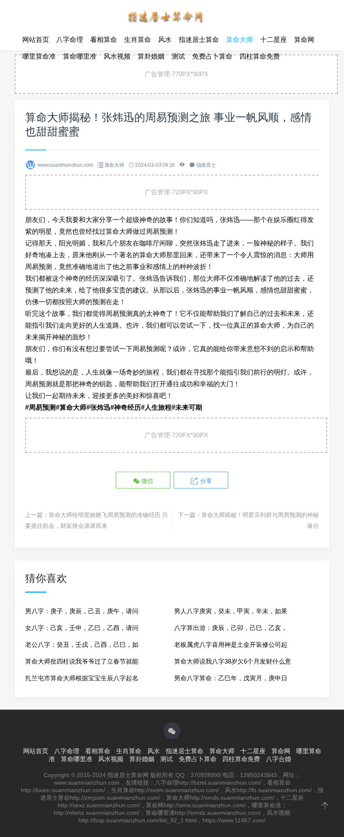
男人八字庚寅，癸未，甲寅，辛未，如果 (230, 611)
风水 (165, 39)
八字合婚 (278, 758)
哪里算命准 (39, 56)
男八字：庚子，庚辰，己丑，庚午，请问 (81, 611)
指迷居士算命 (199, 39)
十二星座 (273, 39)
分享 (205, 481)
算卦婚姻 (151, 56)
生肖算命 (137, 39)
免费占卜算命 (212, 56)
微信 (146, 481)
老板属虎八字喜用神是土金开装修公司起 (230, 644)
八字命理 (69, 39)
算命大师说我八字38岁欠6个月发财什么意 (232, 661)
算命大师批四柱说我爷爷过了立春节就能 (81, 661)
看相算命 (103, 39)
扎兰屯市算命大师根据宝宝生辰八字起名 (81, 678)
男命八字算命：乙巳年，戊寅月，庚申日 (230, 678)
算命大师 (239, 39)
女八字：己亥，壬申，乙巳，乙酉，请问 (81, 627)
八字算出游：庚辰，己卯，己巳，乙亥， (230, 627)
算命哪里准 (79, 56)
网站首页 (35, 39)
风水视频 (117, 56)
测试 (178, 56)
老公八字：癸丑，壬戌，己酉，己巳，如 (81, 644)
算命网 (304, 39)
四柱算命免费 (260, 56)
